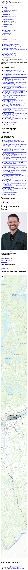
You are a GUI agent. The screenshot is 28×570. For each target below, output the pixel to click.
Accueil (5, 8)
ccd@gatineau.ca (4, 268)
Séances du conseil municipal (10, 122)
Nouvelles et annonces (8, 45)
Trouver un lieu (6, 11)
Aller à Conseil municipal (9, 124)
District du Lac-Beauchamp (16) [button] (14, 418)
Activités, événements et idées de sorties (12, 46)
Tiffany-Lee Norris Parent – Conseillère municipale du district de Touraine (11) (15, 98)
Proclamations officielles (9, 121)
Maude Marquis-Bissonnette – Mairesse (12, 70)
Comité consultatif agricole (14, 567)
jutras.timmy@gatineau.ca (6, 258)
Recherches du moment (8, 19)
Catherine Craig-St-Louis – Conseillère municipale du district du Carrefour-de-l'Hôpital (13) (14, 103)
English (5, 7)
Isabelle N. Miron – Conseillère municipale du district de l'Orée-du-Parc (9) (13, 93)
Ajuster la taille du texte (8, 21)
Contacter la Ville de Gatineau (10, 10)
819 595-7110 (4, 262)
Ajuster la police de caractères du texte (12, 22)
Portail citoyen (6, 14)
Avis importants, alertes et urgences (11, 44)
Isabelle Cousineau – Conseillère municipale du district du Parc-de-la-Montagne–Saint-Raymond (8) (15, 90)
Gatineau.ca (6, 52)
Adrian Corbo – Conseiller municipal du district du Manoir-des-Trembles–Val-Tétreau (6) (14, 85)
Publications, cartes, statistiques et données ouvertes (15, 49)
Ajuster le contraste (7, 24)
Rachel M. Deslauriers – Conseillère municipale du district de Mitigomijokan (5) (14, 83)
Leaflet (6, 559)
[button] (2, 276)
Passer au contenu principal (7, 5)
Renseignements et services (9, 48)
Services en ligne (7, 12)
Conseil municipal (7, 54)
